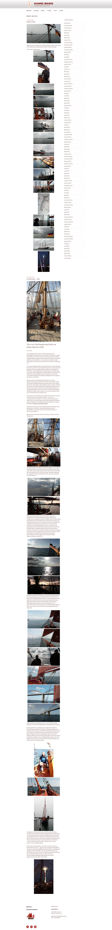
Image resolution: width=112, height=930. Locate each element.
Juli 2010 (66, 209)
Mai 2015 (66, 112)
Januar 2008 (67, 258)
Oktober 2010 (67, 202)
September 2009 (68, 221)
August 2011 (67, 188)
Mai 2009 (66, 231)
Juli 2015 (66, 108)
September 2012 (67, 163)
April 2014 (66, 127)
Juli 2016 (66, 93)
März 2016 (66, 103)
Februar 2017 (67, 78)
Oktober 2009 (67, 219)
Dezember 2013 (67, 134)
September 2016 (67, 88)
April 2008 (66, 251)
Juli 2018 (66, 54)
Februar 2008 (67, 255)
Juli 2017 (66, 66)
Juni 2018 (66, 57)
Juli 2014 (66, 125)
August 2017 (67, 64)
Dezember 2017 (67, 59)
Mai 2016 (66, 98)
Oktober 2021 (67, 28)
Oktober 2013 (67, 137)
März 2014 (66, 129)
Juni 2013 (66, 144)
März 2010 (66, 214)
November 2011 (67, 180)
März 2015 (66, 117)
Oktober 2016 (67, 86)
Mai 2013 (66, 146)
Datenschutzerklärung (31, 909)
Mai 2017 (66, 71)
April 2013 (66, 149)
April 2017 (66, 74)
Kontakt (61, 10)
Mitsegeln (29, 10)
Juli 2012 (66, 168)
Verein (55, 10)
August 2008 (67, 241)
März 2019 (66, 37)
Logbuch (43, 10)
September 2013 (67, 139)
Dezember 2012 (67, 156)
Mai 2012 (66, 173)
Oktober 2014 (67, 120)
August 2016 (67, 91)
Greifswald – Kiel (33, 279)
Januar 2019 (66, 40)
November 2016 (67, 83)
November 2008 (67, 236)
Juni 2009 (66, 229)
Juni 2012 (66, 171)
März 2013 (66, 151)
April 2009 (66, 234)
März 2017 (66, 76)
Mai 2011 (66, 195)
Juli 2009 (66, 226)
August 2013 (67, 141)
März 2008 (66, 253)
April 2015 (66, 115)
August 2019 (67, 30)
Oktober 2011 (67, 183)
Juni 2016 (66, 95)
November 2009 (67, 217)
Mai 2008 (66, 248)
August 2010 (67, 207)
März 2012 (66, 178)
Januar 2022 (66, 23)
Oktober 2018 (67, 47)
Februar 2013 (67, 154)
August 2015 (67, 105)
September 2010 (68, 204)
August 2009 (67, 224)
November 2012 (67, 158)
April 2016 (66, 100)
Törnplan (49, 10)
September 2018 (67, 49)
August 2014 (67, 122)
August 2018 (67, 52)
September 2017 (67, 61)
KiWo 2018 (31, 22)
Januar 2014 (66, 132)
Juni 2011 (66, 192)
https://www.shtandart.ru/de (40, 403)
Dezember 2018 (67, 42)
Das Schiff (36, 10)
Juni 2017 (66, 69)
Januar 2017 (66, 81)
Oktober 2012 (67, 161)
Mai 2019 (66, 32)
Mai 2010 (66, 212)
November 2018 (67, 45)
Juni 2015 (66, 110)
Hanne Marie (43, 3)
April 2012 (66, 175)
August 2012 (67, 166)
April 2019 (66, 35)
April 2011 (66, 197)
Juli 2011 (66, 190)
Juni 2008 (66, 246)
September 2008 (68, 238)
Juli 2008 (66, 243)
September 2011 (67, 185)
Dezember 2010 (67, 200)
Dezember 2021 (67, 25)
